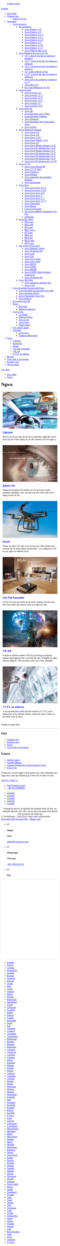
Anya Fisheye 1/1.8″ (34, 45)
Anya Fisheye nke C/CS (35, 50)
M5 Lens (28, 227)
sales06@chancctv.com (17, 841)
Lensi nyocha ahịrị (33, 209)
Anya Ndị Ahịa (26, 280)
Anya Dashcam (31, 119)
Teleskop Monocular (28, 335)
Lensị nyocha (25, 90)
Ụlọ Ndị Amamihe (21, 348)
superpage (29, 217)
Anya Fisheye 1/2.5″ (34, 37)
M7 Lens (28, 232)
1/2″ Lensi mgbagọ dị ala (36, 71)
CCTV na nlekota (21, 354)
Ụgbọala (17, 341)
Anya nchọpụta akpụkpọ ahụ (37, 283)
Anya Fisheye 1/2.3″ (34, 40)
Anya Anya (18, 312)
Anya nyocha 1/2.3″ (33, 100)
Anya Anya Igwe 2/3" (34, 193)
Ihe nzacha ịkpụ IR (21, 301)
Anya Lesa (29, 253)
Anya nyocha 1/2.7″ (33, 95)
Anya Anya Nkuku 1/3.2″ (36, 140)
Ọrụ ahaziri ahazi (21, 327)
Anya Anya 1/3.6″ (32, 137)
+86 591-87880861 (16, 788)
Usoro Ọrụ (12, 768)
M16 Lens (29, 243)
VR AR (16, 351)
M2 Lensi (28, 222)
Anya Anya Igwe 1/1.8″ (35, 190)
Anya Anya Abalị (32, 259)
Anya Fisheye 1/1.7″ (34, 48)
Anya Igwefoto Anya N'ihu (37, 114)
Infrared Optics (25, 317)
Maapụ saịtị (35, 819)
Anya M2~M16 (26, 219)
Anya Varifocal (31, 172)
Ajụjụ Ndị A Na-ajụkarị (18, 359)
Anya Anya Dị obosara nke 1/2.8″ (40, 148)
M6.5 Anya (29, 230)
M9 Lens (28, 238)
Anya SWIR (30, 267)
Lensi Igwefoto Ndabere (35, 116)
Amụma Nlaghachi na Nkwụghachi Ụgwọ (26, 765)
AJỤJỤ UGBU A (9, 780)
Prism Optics (24, 325)
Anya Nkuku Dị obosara (30, 129)
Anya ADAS (30, 127)
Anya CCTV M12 (33, 169)
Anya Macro (30, 206)
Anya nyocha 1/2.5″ (33, 98)
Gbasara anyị (13, 16)
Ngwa (15, 304)
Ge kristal (23, 314)
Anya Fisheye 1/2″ (33, 42)
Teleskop (17, 330)
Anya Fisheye (25, 27)
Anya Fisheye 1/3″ (33, 32)
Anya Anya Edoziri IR (34, 166)
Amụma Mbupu (14, 762)
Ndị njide (23, 306)
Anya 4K (28, 111)
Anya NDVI (30, 264)
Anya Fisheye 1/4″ (33, 29)
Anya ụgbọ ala (25, 108)
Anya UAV (29, 285)
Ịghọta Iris (17, 343)
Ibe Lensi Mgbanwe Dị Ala (37, 87)
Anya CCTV (25, 164)
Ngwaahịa (11, 21)
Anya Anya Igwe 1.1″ (34, 198)
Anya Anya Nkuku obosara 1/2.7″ (40, 151)
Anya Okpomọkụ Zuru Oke (31, 296)
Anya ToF (29, 256)
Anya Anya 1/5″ (32, 132)
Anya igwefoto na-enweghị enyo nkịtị (36, 290)
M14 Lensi (29, 240)
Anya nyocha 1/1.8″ (33, 106)
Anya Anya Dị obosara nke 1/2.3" (40, 156)
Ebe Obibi (11, 13)
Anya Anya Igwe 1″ (33, 195)
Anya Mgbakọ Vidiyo (34, 248)
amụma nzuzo (13, 760)
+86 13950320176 (15, 864)
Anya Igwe (24, 185)
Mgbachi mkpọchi (27, 309)
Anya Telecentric (32, 203)
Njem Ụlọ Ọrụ (19, 19)
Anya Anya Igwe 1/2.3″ (35, 188)
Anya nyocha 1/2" (32, 103)
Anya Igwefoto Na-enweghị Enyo (28, 288)
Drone (16, 346)
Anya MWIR (30, 269)
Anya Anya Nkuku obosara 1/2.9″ (40, 145)
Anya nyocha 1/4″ (32, 92)
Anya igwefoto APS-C (29, 293)
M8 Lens (28, 235)
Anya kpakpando (32, 182)
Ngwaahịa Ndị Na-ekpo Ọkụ (14, 819)
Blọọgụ (10, 356)
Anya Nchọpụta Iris (33, 251)
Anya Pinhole (30, 174)
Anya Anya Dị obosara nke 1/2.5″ (40, 153)
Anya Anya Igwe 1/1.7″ (35, 201)
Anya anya (24, 333)
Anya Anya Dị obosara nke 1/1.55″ (40, 161)
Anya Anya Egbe (32, 261)
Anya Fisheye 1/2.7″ (34, 34)
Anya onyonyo (20, 24)
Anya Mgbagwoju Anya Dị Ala (33, 53)
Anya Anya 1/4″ (32, 135)
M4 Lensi (28, 224)
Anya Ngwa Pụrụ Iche (29, 246)
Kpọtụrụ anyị (13, 362)
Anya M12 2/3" (31, 85)
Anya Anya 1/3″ (32, 143)
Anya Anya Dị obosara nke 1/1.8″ (40, 158)
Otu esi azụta (13, 364)
